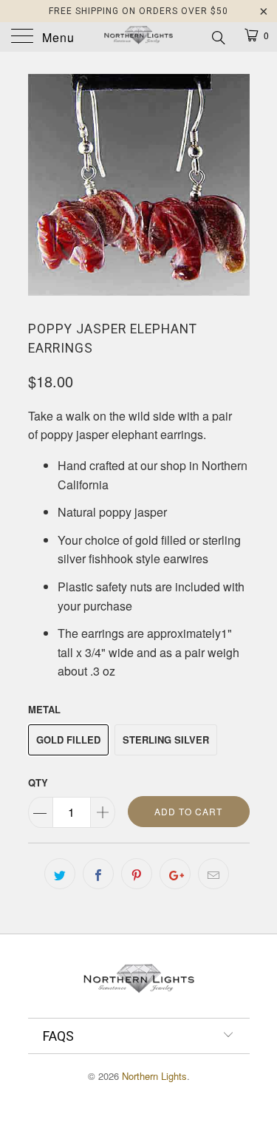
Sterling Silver (166, 740)
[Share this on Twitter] (59, 873)
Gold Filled (68, 740)
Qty (38, 782)
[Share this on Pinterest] (136, 873)
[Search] (217, 36)
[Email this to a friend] (213, 873)
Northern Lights (154, 1076)
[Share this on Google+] (175, 873)
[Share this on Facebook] (98, 873)
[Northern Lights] (138, 37)
